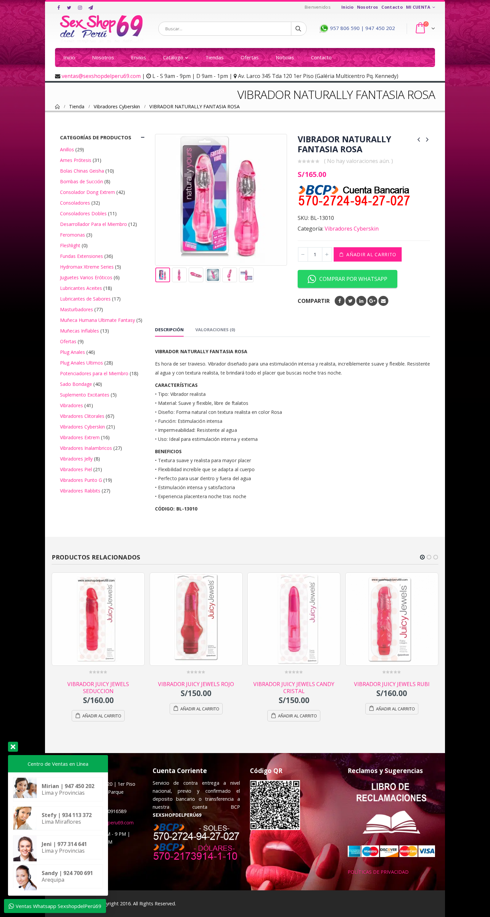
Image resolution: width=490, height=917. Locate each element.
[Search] (298, 28)
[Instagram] (80, 7)
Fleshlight (70, 245)
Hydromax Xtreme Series (87, 267)
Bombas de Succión (81, 181)
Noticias (285, 57)
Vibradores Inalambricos (86, 448)
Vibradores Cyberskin (352, 228)
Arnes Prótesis (75, 160)
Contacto (392, 7)
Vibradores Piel (76, 469)
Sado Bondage (76, 384)
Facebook (340, 301)
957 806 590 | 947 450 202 (362, 28)
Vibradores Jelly (76, 459)
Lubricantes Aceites (81, 288)
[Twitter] (69, 7)
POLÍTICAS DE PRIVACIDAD (378, 881)
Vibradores (71, 405)
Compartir (314, 301)
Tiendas (214, 57)
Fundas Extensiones (81, 256)
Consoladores (75, 203)
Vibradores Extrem (80, 437)
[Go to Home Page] (57, 107)
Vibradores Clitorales (82, 416)
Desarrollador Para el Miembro (93, 224)
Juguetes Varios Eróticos (86, 277)
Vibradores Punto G (81, 480)
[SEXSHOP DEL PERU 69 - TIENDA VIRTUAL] (101, 28)
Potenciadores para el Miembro (94, 373)
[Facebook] (58, 7)
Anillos (67, 149)
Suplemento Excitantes (84, 395)
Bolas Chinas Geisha (82, 171)
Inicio (347, 7)
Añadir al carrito (371, 254)
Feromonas (72, 235)
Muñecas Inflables (79, 331)
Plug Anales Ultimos (81, 363)
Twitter (350, 301)
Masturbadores (76, 309)
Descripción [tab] (169, 330)
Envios (138, 57)
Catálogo (173, 57)
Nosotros (367, 7)
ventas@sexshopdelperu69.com (101, 76)
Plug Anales (72, 352)
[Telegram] (90, 7)
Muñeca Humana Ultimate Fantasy (97, 320)
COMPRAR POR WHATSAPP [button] (353, 279)
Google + (372, 301)
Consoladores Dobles (83, 213)
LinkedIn (361, 301)
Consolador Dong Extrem (87, 192)
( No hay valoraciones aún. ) (358, 161)
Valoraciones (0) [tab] (215, 330)
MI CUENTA (418, 7)
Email (383, 301)
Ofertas (250, 57)
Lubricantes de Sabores (85, 299)
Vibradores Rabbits (80, 490)
